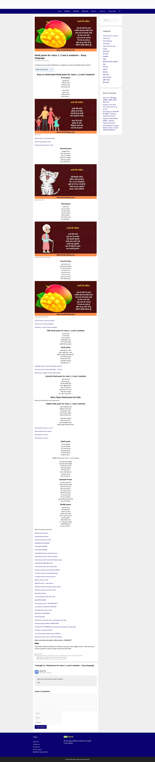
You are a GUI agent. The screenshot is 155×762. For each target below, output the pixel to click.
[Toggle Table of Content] (50, 69)
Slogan (105, 49)
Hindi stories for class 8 (41, 434)
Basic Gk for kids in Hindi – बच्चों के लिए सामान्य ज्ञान (48, 637)
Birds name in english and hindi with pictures (47, 373)
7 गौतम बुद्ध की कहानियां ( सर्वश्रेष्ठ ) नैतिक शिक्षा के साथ (110, 100)
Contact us (102, 11)
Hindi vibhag (39, 4)
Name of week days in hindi (43, 141)
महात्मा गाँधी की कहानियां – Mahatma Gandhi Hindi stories (111, 114)
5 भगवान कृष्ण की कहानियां (41, 550)
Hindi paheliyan (107, 41)
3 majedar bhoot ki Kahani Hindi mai (45, 576)
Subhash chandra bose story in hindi (45, 590)
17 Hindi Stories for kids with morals (45, 596)
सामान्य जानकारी (107, 77)
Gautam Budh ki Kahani (41, 536)
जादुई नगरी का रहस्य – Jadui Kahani (44, 583)
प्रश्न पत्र (105, 67)
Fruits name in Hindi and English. (44, 324)
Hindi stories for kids (109, 46)
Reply (38, 682)
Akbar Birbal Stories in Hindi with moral (46, 553)
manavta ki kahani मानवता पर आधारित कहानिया (47, 623)
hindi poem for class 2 (54, 655)
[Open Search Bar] (119, 11)
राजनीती (105, 69)
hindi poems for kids (77, 655)
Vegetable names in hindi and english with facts (48, 366)
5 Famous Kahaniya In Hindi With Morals (46, 573)
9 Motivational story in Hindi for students (46, 556)
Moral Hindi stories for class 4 (43, 431)
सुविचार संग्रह (85, 11)
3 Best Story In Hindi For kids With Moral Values (48, 560)
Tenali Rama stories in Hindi (43, 540)
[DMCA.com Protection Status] (69, 737)
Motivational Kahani (40, 593)
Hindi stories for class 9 (41, 438)
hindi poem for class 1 (42, 655)
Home (59, 11)
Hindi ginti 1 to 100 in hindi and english (46, 327)
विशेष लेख (105, 72)
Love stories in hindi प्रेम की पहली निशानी (45, 606)
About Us (93, 11)
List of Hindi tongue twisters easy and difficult (47, 633)
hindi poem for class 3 (65, 655)
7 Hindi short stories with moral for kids (46, 566)
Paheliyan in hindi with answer (43, 630)
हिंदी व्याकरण (67, 11)
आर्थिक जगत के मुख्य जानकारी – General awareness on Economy (51, 659)
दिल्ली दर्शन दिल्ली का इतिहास (110, 62)
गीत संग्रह (105, 54)
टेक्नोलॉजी (105, 56)
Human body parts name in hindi (44, 145)
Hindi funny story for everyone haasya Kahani (48, 586)
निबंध (104, 64)
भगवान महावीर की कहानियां (41, 546)
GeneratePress (86, 759)
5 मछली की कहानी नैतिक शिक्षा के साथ (44, 563)
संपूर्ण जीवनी (106, 74)
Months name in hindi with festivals (45, 138)
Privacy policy (112, 11)
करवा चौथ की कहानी (39, 617)
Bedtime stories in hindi (41, 580)
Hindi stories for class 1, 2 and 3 (44, 428)
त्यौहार (104, 59)
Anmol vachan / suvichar (110, 36)
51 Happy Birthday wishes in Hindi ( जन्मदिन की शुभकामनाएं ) (111, 128)
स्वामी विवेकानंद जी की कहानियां (42, 543)
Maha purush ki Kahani (41, 533)
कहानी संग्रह (76, 11)
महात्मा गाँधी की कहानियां (40, 600)
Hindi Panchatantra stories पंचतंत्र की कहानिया (47, 570)
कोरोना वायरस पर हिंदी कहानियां (42, 613)
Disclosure (36, 747)
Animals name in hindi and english (44, 320)
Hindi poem (39, 654)
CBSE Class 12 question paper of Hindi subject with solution (51, 657)
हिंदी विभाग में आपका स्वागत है (40, 752)
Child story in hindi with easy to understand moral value (50, 620)
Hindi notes (106, 38)
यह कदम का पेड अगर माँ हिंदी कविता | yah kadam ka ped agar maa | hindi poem (55, 627)
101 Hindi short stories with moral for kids (110, 107)
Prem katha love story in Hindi (43, 610)
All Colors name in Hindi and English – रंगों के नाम (48, 369)
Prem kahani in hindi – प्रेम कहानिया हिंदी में (46, 603)
